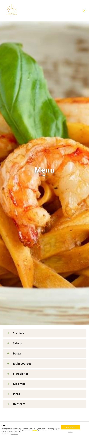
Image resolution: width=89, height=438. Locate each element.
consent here (14, 434)
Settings (70, 432)
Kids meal (19, 384)
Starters (18, 333)
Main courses (22, 363)
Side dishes (20, 373)
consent (34, 430)
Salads (17, 343)
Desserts (19, 404)
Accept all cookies (70, 427)
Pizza (16, 394)
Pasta (17, 353)
